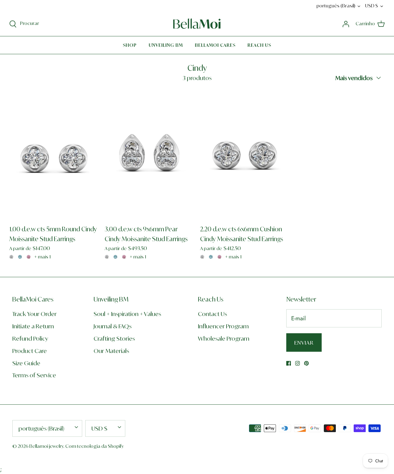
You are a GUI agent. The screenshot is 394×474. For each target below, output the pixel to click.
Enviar (304, 342)
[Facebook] (288, 363)
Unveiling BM (166, 45)
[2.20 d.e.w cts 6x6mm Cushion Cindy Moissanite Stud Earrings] (244, 154)
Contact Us (212, 314)
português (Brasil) (335, 6)
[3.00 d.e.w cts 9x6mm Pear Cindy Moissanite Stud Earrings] (149, 154)
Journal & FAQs (112, 326)
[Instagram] (297, 363)
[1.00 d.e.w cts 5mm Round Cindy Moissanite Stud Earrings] (53, 154)
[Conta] (345, 23)
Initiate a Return (33, 326)
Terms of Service (34, 375)
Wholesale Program (223, 338)
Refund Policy (30, 338)
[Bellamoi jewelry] (197, 24)
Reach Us (259, 45)
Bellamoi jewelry (46, 446)
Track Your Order (34, 314)
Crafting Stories (114, 338)
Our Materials (111, 350)
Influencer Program (223, 326)
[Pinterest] (306, 363)
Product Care (29, 350)
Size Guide (26, 363)
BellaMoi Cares (215, 45)
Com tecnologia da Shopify (94, 446)
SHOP (130, 45)
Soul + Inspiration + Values (127, 314)
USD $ (371, 6)
